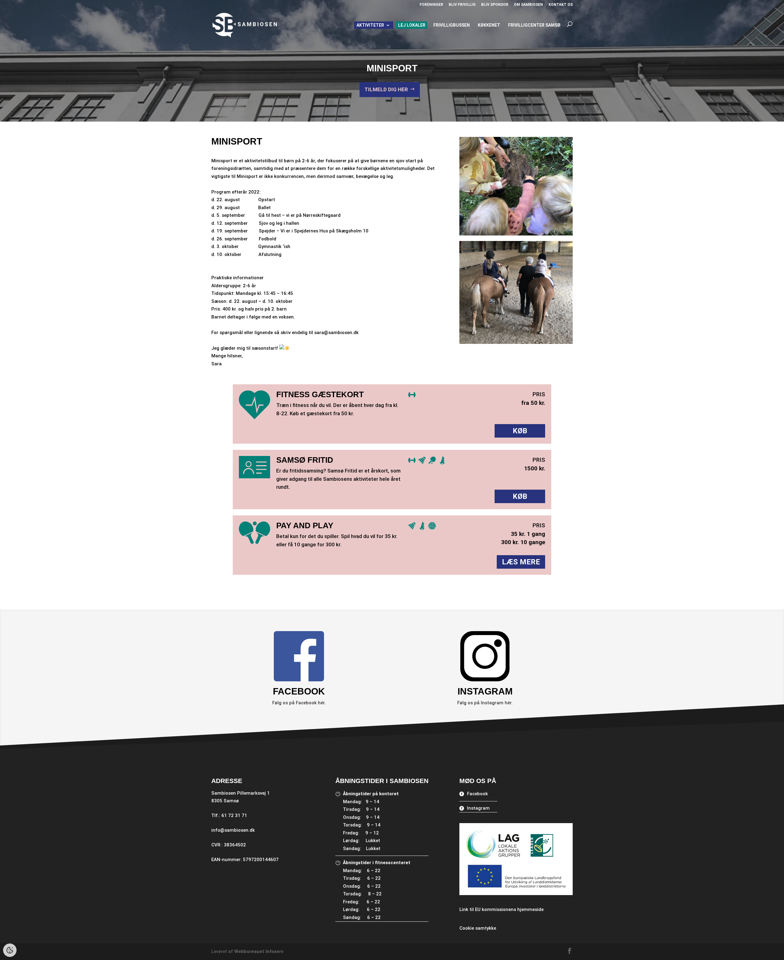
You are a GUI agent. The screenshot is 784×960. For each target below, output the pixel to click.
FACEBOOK (299, 691)
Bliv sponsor (494, 5)
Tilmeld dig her (386, 89)
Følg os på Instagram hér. (485, 703)
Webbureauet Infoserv (259, 951)
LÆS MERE (521, 562)
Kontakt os (560, 5)
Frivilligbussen (451, 25)
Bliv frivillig (462, 5)
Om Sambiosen (528, 5)
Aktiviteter (370, 25)
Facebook (477, 793)
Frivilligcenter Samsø (534, 25)
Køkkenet (489, 25)
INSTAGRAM (485, 691)
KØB (520, 431)
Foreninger (431, 5)
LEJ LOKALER (411, 25)
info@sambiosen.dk (233, 830)
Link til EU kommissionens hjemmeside (501, 909)
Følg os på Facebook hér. (299, 703)
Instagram (478, 808)
